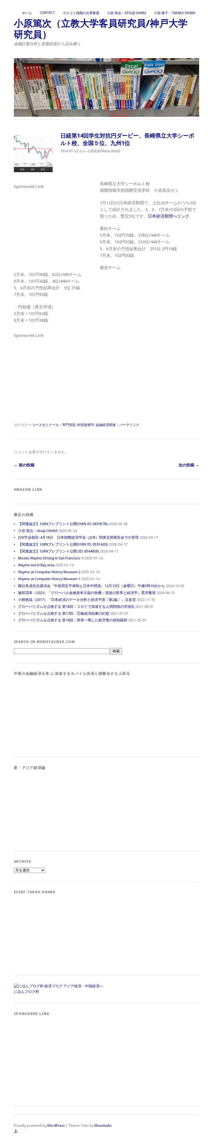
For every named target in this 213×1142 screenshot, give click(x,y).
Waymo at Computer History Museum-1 (49, 579)
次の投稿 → (189, 465)
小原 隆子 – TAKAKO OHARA (174, 13)
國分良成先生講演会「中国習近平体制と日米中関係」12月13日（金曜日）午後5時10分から (91, 586)
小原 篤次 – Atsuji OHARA (126, 13)
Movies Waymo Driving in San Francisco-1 (50, 558)
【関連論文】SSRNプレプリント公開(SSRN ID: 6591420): (63, 544)
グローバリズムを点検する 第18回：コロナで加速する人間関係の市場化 (76, 606)
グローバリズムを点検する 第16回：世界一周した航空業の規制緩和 (72, 620)
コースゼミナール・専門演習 (53, 425)
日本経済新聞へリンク (168, 216)
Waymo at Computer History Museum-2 (49, 572)
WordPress (56, 1125)
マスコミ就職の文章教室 (81, 13)
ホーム (27, 13)
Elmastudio (103, 1125)
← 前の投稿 (24, 465)
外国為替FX (85, 425)
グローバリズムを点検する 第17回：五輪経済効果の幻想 (63, 613)
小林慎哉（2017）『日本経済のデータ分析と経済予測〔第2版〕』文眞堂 (77, 600)
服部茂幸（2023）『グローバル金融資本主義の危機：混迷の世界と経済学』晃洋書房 (87, 593)
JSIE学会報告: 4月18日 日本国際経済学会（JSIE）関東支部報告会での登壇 (78, 537)
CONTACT (47, 13)
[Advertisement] (55, 225)
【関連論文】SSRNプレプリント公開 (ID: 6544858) (58, 551)
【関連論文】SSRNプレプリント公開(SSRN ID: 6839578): (63, 524)
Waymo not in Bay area (36, 565)
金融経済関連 (106, 425)
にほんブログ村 (26, 991)
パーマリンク (129, 425)
